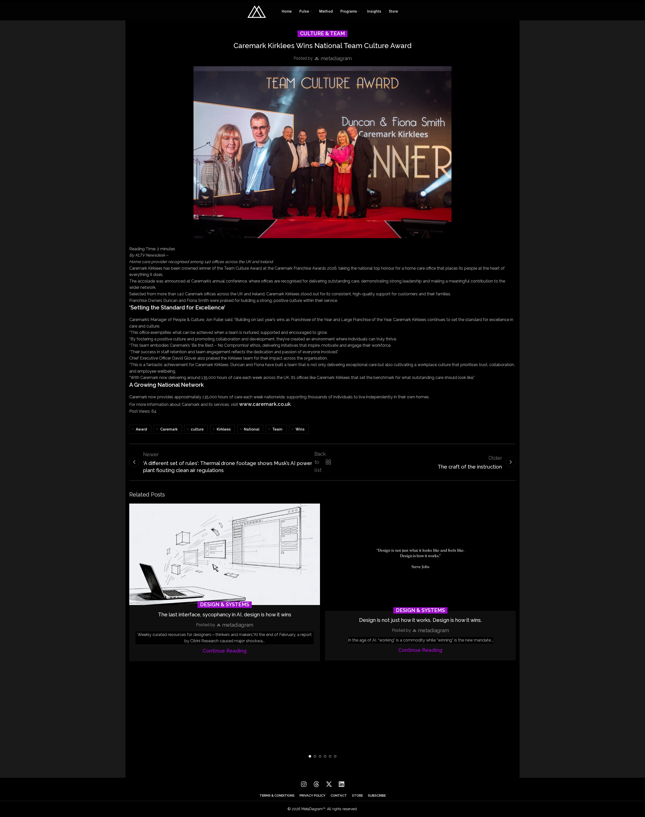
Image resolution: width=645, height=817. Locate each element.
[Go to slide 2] (315, 756)
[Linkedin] (341, 784)
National (251, 429)
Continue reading (225, 651)
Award (141, 429)
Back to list (321, 462)
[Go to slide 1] (310, 756)
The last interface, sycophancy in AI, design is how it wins (224, 615)
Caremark (169, 429)
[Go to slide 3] (320, 756)
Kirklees (224, 429)
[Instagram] (303, 784)
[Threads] (316, 784)
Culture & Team (322, 33)
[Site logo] (257, 11)
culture (197, 429)
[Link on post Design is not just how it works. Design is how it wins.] (420, 557)
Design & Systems (224, 604)
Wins (300, 429)
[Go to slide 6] (335, 756)
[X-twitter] (328, 784)
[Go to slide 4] (325, 756)
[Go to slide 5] (330, 756)
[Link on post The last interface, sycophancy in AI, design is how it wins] (224, 554)
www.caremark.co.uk (265, 404)
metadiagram (336, 58)
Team (277, 429)
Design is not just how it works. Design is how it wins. (420, 620)
